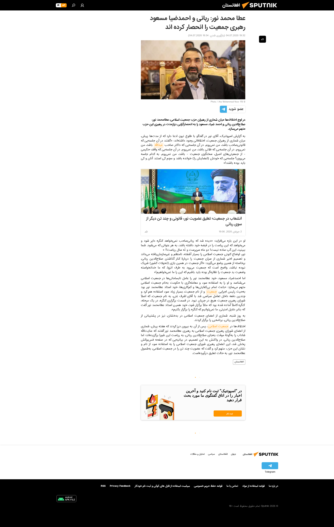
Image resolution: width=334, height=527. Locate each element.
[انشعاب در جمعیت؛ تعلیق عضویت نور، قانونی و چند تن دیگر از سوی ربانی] (193, 191)
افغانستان (239, 362)
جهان (233, 454)
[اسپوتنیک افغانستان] (261, 10)
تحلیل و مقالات (197, 454)
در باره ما (273, 486)
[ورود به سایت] (82, 5)
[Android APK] (66, 499)
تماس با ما (232, 486)
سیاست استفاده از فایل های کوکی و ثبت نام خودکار (162, 486)
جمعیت (212, 292)
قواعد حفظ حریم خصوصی (208, 486)
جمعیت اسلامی (218, 327)
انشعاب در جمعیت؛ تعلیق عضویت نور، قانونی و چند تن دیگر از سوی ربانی (194, 221)
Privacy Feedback (120, 486)
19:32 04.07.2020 (235, 35)
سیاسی (211, 454)
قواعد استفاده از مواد (253, 486)
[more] (146, 231)
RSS (103, 486)
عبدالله (159, 145)
